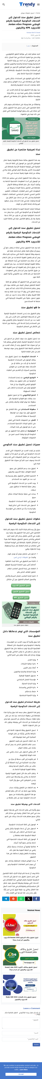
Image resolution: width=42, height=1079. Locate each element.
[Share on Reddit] (13, 898)
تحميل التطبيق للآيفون (21, 591)
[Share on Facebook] (36, 898)
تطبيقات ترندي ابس (21, 557)
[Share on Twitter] (29, 898)
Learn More (24, 1069)
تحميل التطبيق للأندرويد (21, 585)
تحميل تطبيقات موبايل (27, 13)
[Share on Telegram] (6, 898)
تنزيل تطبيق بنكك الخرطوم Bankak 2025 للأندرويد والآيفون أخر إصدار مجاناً (21, 938)
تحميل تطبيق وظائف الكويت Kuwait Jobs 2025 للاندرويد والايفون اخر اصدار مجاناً (21, 968)
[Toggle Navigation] (39, 5)
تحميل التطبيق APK (21, 597)
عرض (28, 46)
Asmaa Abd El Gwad (33, 32)
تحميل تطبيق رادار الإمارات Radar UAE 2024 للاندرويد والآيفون (21, 998)
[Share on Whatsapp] (21, 898)
